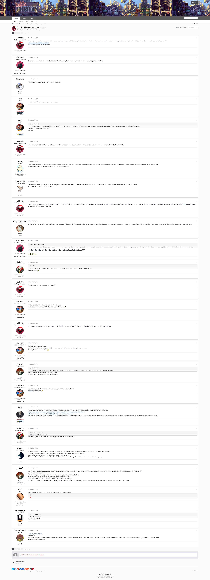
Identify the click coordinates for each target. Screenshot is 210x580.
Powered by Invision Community (105, 577)
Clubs (32, 18)
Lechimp (20, 161)
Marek (20, 407)
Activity (24, 18)
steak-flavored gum (20, 221)
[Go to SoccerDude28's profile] (20, 538)
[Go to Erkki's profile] (20, 496)
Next (18, 33)
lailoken (20, 448)
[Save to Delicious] (23, 569)
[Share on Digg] (20, 569)
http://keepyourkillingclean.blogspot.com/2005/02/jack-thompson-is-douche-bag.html (50, 413)
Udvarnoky (20, 79)
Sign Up (194, 2)
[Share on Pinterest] (33, 569)
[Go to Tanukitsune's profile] (20, 309)
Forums (14, 21)
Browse (16, 18)
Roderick (20, 262)
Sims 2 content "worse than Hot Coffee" (38, 42)
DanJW (20, 364)
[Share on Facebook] (15, 569)
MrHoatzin (20, 58)
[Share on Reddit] (25, 569)
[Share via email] (31, 569)
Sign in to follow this (182, 27)
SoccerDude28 (20, 531)
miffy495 (21, 29)
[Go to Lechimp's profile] (20, 168)
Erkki (20, 489)
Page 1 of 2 (27, 33)
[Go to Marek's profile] (20, 414)
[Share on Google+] (18, 569)
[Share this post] (196, 38)
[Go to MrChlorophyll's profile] (20, 518)
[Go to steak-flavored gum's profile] (20, 228)
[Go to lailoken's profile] (20, 455)
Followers (191, 27)
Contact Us (108, 574)
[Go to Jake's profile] (20, 106)
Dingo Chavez (20, 181)
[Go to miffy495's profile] (14, 28)
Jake (20, 99)
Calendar (21, 21)
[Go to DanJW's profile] (20, 371)
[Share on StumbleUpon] (28, 569)
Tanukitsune (20, 302)
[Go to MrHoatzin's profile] (20, 65)
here (185, 204)
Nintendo (30, 390)
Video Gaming (36, 29)
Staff (27, 21)
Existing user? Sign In (183, 2)
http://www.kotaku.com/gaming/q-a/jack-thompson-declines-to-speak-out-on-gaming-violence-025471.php (56, 412)
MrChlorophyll (20, 511)
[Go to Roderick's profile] (20, 269)
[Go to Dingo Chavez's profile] (20, 188)
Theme (101, 574)
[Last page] (22, 33)
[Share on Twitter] (13, 569)
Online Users (34, 21)
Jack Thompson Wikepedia (35, 533)
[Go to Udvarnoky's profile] (20, 86)
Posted (33, 37)
